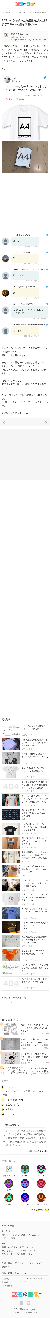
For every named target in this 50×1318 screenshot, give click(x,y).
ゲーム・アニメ (28, 1250)
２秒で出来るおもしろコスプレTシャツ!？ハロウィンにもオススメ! (34, 841)
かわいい (25, 861)
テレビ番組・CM (14, 1099)
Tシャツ (9, 1003)
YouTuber (13, 1247)
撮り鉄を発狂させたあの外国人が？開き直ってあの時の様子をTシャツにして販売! (34, 785)
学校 (23, 819)
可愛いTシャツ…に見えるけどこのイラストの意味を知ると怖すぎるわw (35, 897)
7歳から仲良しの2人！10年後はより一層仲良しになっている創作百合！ (35, 1028)
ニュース (24, 1048)
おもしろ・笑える (29, 763)
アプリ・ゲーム (27, 1063)
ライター (28, 1282)
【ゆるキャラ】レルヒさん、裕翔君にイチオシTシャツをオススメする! (35, 869)
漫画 (4, 1247)
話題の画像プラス (19, 34)
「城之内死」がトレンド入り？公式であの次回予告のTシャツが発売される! (35, 827)
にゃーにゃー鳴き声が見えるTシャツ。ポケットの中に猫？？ (35, 925)
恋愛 (22, 1034)
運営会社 (5, 1282)
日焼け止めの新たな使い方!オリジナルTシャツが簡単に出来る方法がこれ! (35, 742)
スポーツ (25, 1234)
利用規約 (5, 1278)
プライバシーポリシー (34, 1278)
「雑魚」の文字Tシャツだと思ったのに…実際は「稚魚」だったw (35, 968)
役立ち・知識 (27, 735)
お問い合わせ (7, 1286)
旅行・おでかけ (27, 1247)
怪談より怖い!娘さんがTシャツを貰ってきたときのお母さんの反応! (34, 813)
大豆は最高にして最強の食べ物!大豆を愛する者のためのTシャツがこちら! (34, 939)
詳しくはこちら (36, 1151)
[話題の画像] (24, 4)
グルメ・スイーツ (10, 1254)
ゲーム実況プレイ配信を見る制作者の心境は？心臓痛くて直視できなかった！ (34, 1057)
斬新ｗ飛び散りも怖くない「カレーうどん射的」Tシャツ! (34, 771)
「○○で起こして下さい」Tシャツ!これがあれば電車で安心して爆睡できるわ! (35, 883)
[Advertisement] (25, 203)
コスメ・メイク (11, 1091)
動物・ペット (27, 1254)
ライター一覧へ (39, 1209)
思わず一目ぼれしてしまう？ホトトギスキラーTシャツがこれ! (35, 756)
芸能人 (24, 875)
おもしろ (9, 1109)
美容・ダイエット (34, 1091)
